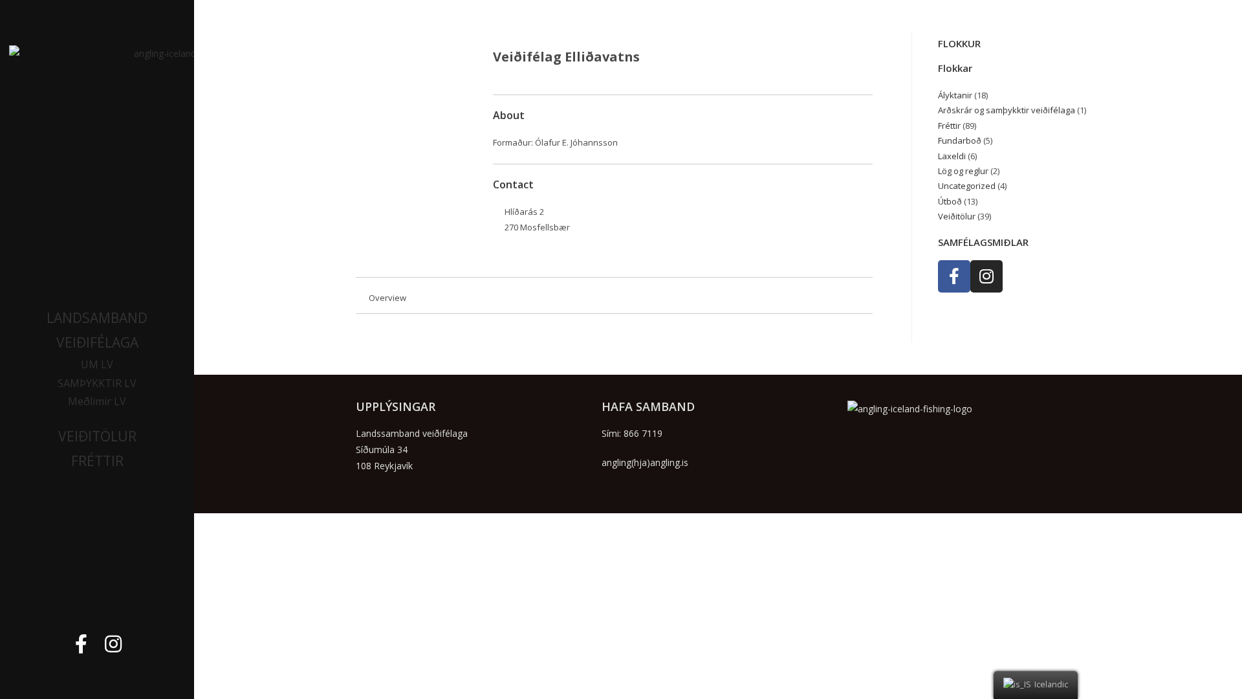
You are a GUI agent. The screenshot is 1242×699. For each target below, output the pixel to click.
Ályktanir (955, 95)
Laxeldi (952, 156)
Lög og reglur (963, 171)
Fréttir (949, 125)
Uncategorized (967, 186)
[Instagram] (113, 644)
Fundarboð (959, 140)
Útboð (950, 201)
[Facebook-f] (81, 644)
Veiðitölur (956, 216)
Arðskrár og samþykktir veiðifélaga (1006, 110)
